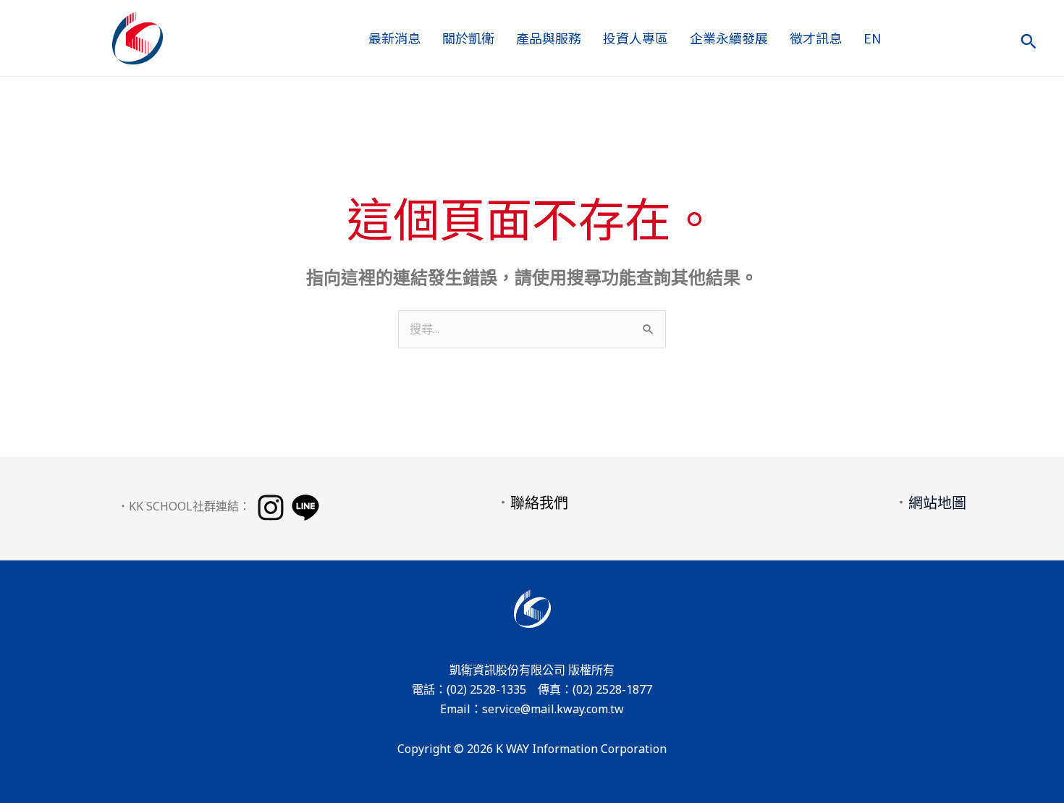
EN (872, 37)
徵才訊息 (816, 37)
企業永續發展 (729, 37)
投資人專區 (635, 37)
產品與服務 (548, 37)
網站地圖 (937, 503)
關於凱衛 (468, 37)
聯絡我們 (539, 503)
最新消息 (394, 37)
